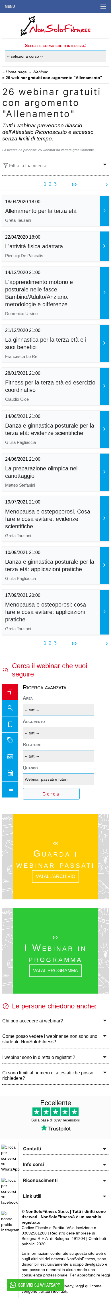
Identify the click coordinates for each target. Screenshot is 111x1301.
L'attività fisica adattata (34, 246)
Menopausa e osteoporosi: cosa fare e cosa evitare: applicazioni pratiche (45, 612)
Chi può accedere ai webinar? (32, 1020)
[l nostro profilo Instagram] (10, 1230)
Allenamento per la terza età (41, 211)
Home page (16, 72)
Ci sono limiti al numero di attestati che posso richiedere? (47, 1075)
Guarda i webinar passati (55, 858)
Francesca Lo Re (21, 356)
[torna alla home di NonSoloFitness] (55, 35)
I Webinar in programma (55, 953)
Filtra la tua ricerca (24, 166)
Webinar (40, 72)
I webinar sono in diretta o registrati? (38, 1057)
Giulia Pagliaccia (20, 442)
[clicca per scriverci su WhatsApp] (10, 1169)
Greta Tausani (18, 220)
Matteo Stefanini (20, 485)
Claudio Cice (17, 399)
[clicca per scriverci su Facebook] (9, 1202)
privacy (67, 1286)
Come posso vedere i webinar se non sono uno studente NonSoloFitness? (49, 1039)
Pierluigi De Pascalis (24, 255)
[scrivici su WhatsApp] (35, 1289)
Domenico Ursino (21, 313)
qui (88, 1286)
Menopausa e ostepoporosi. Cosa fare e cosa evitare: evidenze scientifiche (47, 518)
